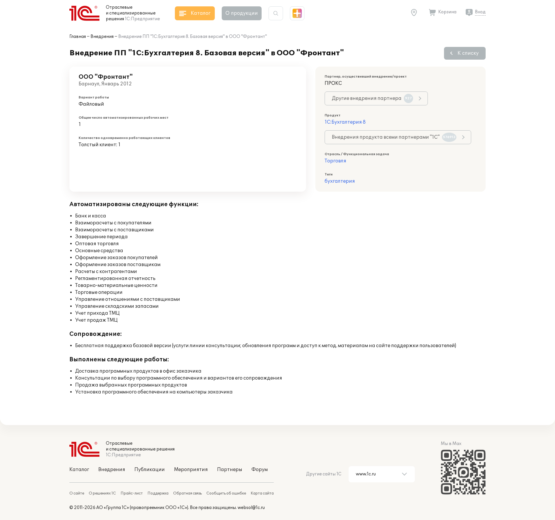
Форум (259, 470)
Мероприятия (191, 470)
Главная (77, 36)
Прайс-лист (132, 493)
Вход (480, 12)
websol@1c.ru (251, 507)
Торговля (335, 161)
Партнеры (229, 470)
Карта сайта (262, 493)
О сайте (76, 493)
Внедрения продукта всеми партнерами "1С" (394, 137)
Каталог (79, 470)
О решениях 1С (102, 493)
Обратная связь (187, 493)
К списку (468, 53)
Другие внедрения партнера (372, 98)
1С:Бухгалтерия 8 (345, 122)
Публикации (149, 470)
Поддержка (158, 493)
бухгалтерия (340, 181)
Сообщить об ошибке (226, 493)
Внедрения (102, 36)
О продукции (241, 13)
